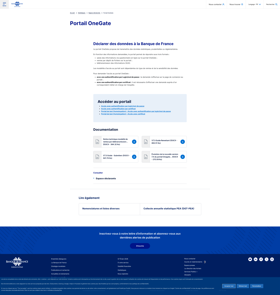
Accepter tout (228, 286)
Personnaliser (256, 286)
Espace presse (189, 265)
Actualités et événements (60, 274)
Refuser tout (243, 286)
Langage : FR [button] (253, 4)
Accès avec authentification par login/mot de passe (122, 106)
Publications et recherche (60, 270)
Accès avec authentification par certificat (118, 109)
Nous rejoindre (123, 274)
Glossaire (187, 275)
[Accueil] (19, 262)
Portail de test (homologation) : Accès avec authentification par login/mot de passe (136, 111)
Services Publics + (190, 272)
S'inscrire (140, 246)
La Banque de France (58, 262)
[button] (272, 4)
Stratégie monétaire (58, 266)
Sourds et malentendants (193, 262)
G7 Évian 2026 (123, 259)
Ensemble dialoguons (58, 259)
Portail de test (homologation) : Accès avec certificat (123, 114)
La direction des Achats (192, 268)
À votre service (123, 262)
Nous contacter (189, 259)
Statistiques (122, 270)
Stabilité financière (124, 266)
